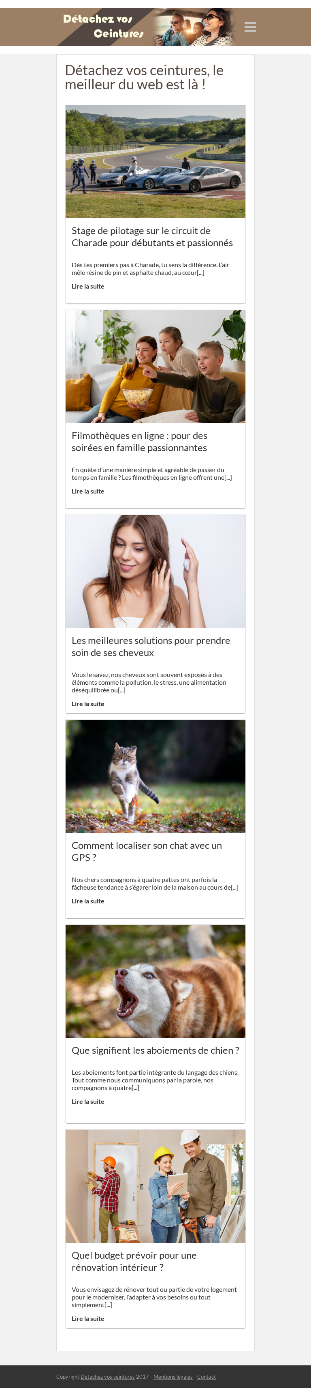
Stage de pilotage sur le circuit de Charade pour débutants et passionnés (152, 236)
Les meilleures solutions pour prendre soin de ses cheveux (151, 646)
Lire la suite (88, 286)
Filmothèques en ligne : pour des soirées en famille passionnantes (139, 441)
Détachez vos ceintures (108, 1376)
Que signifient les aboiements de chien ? (155, 1050)
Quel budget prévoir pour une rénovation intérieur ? (134, 1261)
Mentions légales (173, 1376)
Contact (206, 1376)
